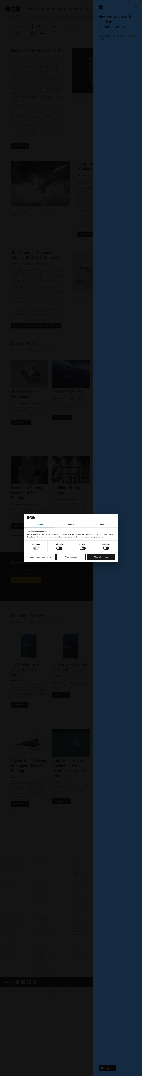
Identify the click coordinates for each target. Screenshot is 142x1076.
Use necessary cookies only (41, 557)
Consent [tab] (40, 524)
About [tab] (102, 524)
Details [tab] (71, 524)
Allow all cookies (101, 557)
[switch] (59, 548)
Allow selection (71, 557)
